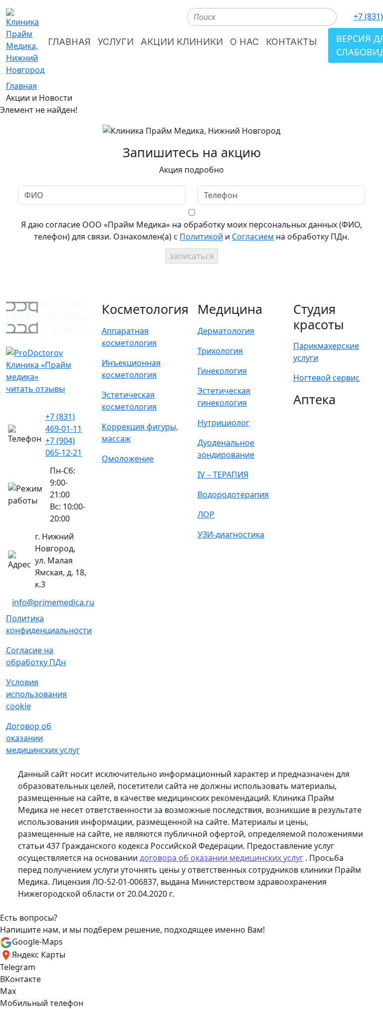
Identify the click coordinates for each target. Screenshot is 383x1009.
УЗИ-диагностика (230, 534)
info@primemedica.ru (53, 602)
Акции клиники (182, 41)
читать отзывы (35, 388)
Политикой (201, 236)
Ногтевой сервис (326, 377)
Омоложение (128, 458)
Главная (69, 41)
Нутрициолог (223, 422)
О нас (244, 41)
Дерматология (225, 330)
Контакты (291, 41)
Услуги (116, 41)
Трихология (220, 350)
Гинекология (222, 370)
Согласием (253, 236)
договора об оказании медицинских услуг (221, 857)
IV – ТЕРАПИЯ (222, 474)
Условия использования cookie (36, 694)
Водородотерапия (233, 494)
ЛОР (205, 514)
